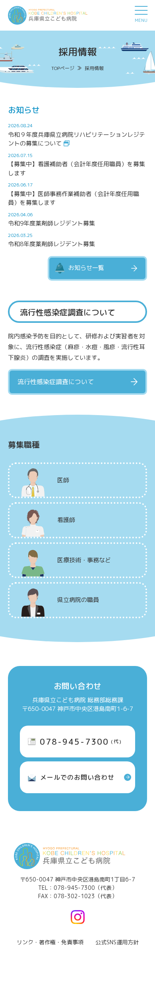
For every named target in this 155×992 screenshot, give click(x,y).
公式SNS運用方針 (117, 942)
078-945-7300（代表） (85, 887)
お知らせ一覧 (86, 268)
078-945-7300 (81, 741)
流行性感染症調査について (55, 381)
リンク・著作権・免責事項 (50, 942)
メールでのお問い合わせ (77, 777)
